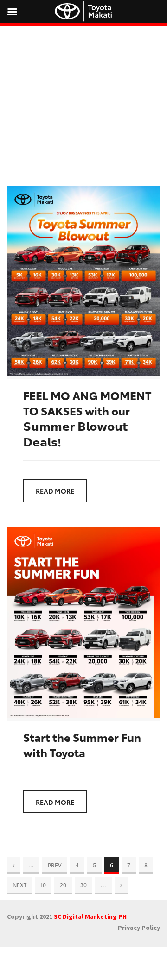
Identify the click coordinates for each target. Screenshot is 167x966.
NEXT (19, 885)
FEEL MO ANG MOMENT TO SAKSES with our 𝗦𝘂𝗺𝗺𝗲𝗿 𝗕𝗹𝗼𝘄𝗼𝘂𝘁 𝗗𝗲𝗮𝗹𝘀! (87, 418)
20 (63, 885)
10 (43, 885)
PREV (55, 865)
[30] (121, 884)
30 (83, 885)
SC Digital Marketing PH (90, 916)
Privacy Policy (139, 927)
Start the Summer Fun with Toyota (82, 744)
